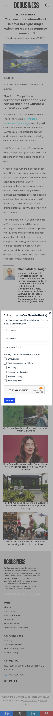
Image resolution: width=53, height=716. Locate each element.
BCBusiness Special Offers (20, 363)
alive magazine (15, 380)
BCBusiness (13, 359)
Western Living (15, 376)
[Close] (50, 312)
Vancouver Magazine (18, 372)
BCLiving (12, 367)
